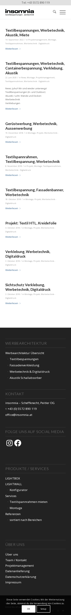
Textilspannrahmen (14, 43)
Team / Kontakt (16, 560)
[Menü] (61, 12)
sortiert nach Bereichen (26, 520)
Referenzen (13, 514)
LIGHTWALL (13, 484)
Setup (43, 608)
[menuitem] (52, 12)
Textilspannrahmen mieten (28, 502)
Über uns (11, 554)
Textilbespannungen (24, 359)
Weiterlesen (11, 48)
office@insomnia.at (18, 415)
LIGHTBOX (12, 478)
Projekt (40, 133)
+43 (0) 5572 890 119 (22, 409)
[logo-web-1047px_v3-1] (29, 12)
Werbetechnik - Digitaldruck (36, 43)
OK (28, 608)
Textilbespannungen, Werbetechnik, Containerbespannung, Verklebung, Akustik (35, 68)
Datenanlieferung (17, 571)
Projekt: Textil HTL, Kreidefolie (31, 223)
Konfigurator (19, 490)
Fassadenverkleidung (24, 365)
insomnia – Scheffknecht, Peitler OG (29, 403)
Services (10, 496)
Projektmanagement (37, 40)
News (23, 77)
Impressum (13, 582)
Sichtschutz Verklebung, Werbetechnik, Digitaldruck (27, 287)
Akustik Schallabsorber (26, 378)
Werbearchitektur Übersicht (24, 353)
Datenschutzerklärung (20, 577)
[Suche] (52, 12)
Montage (52, 40)
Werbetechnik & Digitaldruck (30, 372)
